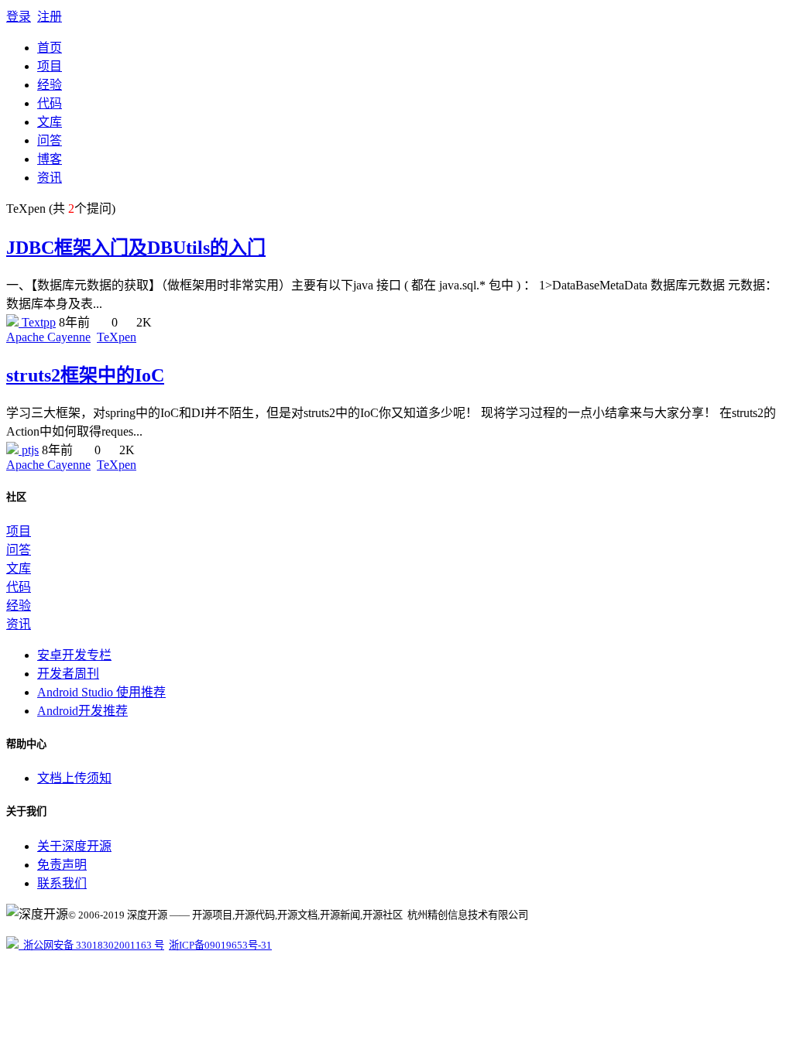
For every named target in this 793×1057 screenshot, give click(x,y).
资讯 (49, 177)
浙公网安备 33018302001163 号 (91, 945)
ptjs (29, 450)
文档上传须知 (74, 778)
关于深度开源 (74, 846)
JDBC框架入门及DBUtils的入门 (136, 248)
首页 (49, 47)
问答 (49, 140)
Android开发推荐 (82, 710)
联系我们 (62, 883)
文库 (49, 121)
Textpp (37, 322)
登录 (18, 16)
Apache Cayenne (48, 337)
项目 (49, 66)
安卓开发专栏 (74, 655)
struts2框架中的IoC (85, 375)
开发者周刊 (68, 673)
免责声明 (62, 864)
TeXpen (116, 337)
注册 (49, 16)
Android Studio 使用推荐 (101, 692)
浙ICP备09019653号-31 (220, 945)
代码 (49, 103)
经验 (49, 84)
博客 (49, 159)
